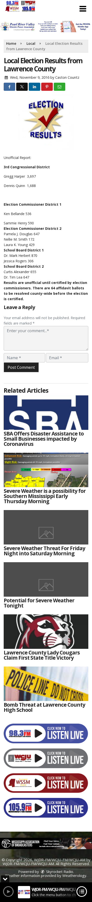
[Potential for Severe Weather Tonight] (46, 579)
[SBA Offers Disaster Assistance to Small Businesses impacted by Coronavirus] (46, 412)
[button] (82, 9)
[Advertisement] (46, 26)
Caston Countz (67, 77)
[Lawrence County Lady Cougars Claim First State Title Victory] (46, 631)
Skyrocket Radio (59, 871)
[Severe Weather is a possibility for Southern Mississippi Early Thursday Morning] (46, 470)
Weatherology (74, 875)
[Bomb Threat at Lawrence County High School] (46, 684)
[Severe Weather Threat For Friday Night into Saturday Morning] (46, 527)
